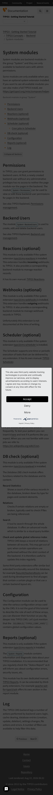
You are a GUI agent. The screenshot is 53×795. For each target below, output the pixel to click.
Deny (27, 405)
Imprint (21, 423)
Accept (27, 399)
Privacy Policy (29, 423)
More (27, 412)
